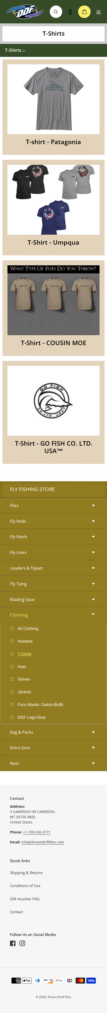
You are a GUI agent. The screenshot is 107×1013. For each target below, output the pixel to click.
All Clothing (28, 628)
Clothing (19, 615)
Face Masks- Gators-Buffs (40, 705)
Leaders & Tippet (26, 568)
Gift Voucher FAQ (25, 898)
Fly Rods (18, 521)
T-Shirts (24, 654)
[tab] (53, 505)
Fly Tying (18, 584)
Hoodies (25, 641)
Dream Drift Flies (59, 997)
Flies (14, 505)
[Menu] (98, 11)
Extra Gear (20, 747)
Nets (14, 763)
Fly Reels (18, 536)
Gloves (24, 679)
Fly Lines (18, 552)
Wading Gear (22, 599)
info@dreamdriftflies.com (42, 842)
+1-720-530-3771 (37, 832)
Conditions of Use (25, 885)
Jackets (24, 692)
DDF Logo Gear (32, 717)
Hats (22, 667)
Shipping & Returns (26, 872)
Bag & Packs (21, 732)
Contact (16, 911)
